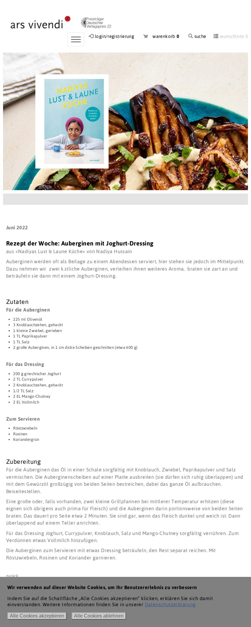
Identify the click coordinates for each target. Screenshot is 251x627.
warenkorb (163, 36)
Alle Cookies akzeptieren (37, 615)
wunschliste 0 (234, 36)
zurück (12, 576)
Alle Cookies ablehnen (99, 615)
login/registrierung (114, 36)
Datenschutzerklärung (170, 604)
